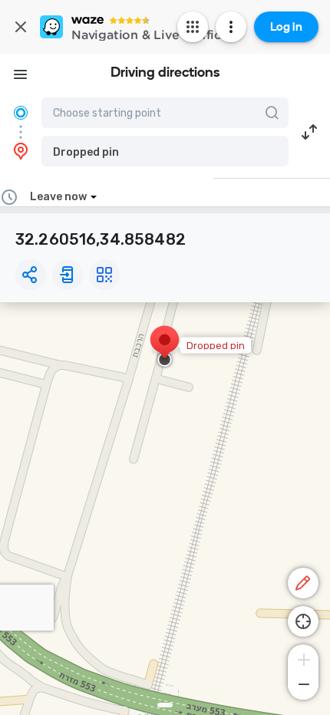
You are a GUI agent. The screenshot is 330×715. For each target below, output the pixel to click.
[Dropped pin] (164, 347)
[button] (165, 151)
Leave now (58, 196)
